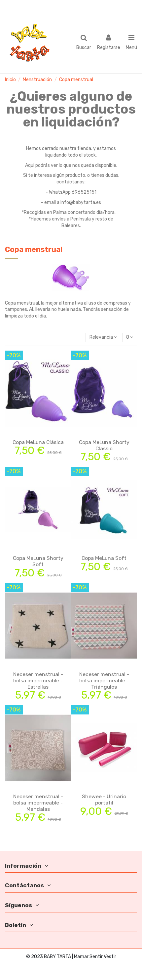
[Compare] (38, 434)
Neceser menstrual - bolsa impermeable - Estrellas (38, 680)
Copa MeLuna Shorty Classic (104, 445)
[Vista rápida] (47, 434)
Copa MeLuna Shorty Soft (38, 561)
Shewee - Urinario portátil (104, 799)
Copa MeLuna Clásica (38, 442)
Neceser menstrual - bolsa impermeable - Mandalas (38, 802)
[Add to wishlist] (28, 434)
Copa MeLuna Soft (104, 558)
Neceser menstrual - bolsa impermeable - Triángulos (104, 680)
